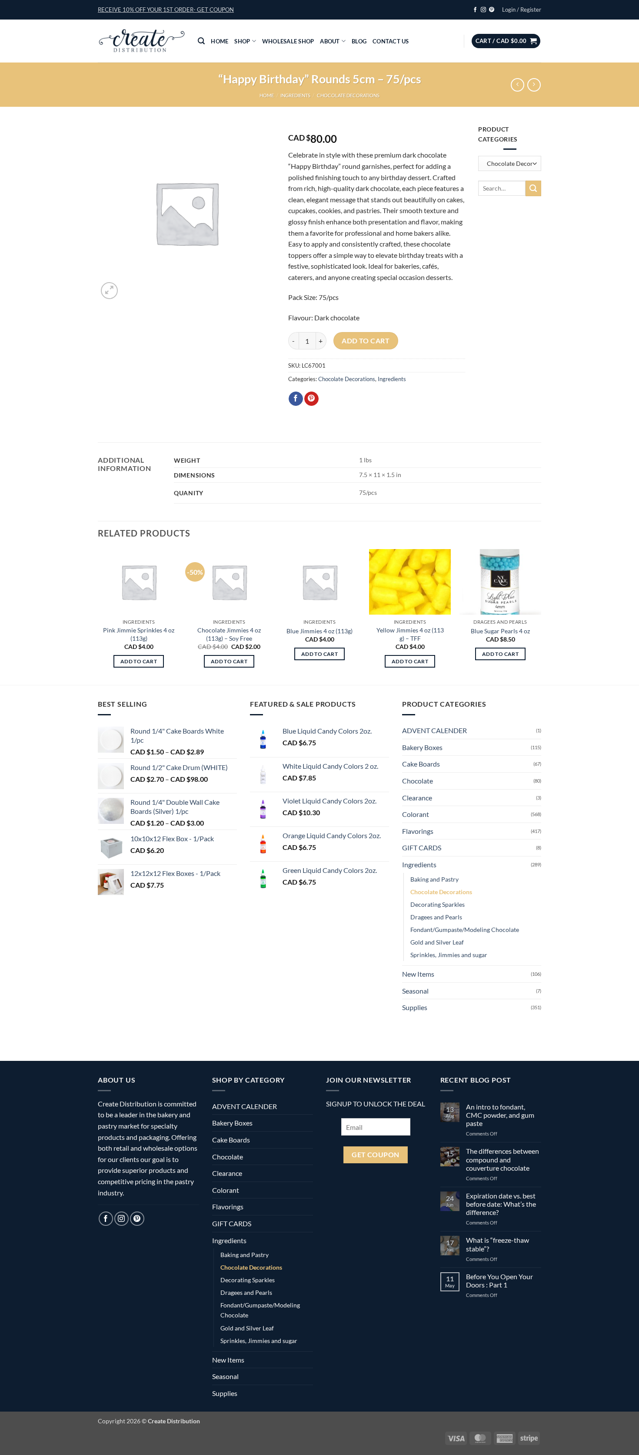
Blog (359, 41)
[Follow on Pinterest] (491, 10)
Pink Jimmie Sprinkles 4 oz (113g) (138, 634)
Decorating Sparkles (437, 904)
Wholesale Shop (288, 41)
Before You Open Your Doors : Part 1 (499, 1280)
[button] (166, 9)
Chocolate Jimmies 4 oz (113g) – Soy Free (229, 634)
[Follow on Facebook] (475, 10)
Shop (242, 41)
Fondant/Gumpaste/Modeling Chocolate (464, 929)
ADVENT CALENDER (434, 730)
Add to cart (365, 341)
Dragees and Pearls (436, 917)
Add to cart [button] (138, 661)
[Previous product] (534, 85)
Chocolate (417, 781)
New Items (418, 974)
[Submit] (533, 188)
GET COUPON (375, 1155)
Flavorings (417, 831)
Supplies (414, 1007)
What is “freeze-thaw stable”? (497, 1244)
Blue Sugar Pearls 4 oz (500, 631)
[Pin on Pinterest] (311, 399)
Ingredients (295, 95)
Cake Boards (421, 764)
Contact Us (391, 41)
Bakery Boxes (422, 747)
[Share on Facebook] (296, 399)
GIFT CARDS (421, 847)
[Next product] (517, 85)
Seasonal (415, 991)
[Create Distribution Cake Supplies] (141, 41)
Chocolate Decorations (348, 95)
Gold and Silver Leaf (437, 942)
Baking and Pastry (434, 879)
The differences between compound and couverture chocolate (502, 1159)
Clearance (417, 797)
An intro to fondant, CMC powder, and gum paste (500, 1115)
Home (219, 41)
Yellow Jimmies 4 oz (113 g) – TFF (410, 634)
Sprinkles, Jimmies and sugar (448, 954)
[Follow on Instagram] (483, 10)
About (329, 41)
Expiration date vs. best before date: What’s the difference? (501, 1204)
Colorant (415, 814)
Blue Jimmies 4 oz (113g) (319, 631)
